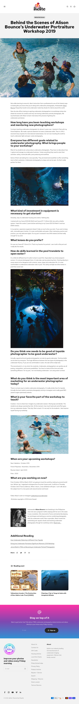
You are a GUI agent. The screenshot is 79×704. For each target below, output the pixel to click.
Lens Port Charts (36, 657)
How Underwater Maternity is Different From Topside (27, 540)
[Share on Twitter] (21, 552)
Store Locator (35, 682)
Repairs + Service (36, 672)
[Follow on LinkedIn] (20, 692)
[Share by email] (29, 552)
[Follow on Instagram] (9, 692)
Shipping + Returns (37, 679)
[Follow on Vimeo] (17, 692)
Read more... (57, 523)
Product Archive (36, 669)
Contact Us (34, 647)
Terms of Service (36, 685)
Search (33, 676)
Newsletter (34, 660)
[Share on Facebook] (17, 552)
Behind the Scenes (39, 17)
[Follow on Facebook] (5, 692)
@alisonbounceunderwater (39, 496)
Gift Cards (34, 650)
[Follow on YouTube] (13, 692)
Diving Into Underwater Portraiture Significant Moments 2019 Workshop (32, 543)
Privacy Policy (35, 666)
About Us (34, 644)
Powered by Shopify (18, 698)
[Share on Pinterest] (25, 552)
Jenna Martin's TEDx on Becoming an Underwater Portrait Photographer (33, 547)
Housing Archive (36, 654)
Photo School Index (37, 663)
